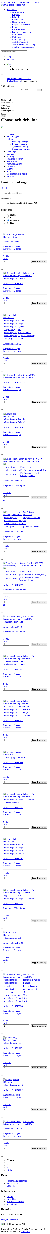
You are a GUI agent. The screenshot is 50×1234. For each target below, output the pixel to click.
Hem (9, 78)
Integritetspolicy (14, 1204)
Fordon (4, 113)
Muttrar (10, 169)
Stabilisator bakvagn (21, 149)
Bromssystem (18, 19)
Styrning (10, 171)
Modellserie (5, 103)
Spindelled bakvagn (21, 146)
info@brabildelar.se (9, 1219)
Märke (3, 100)
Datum (13, 223)
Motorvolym (6, 111)
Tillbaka (10, 134)
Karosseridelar (18, 29)
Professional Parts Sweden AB (23, 203)
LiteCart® (25, 1231)
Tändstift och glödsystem (23, 47)
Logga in (11, 57)
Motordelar (17, 34)
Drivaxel (10, 154)
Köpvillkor (11, 1199)
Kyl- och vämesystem (21, 32)
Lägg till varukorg (39, 261)
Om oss (10, 1196)
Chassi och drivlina (20, 22)
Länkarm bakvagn (20, 144)
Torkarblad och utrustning (23, 44)
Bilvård (15, 17)
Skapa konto (12, 1183)
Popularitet (15, 220)
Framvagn (11, 156)
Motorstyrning (18, 39)
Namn (13, 215)
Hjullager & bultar (15, 159)
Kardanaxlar (12, 161)
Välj (3, 116)
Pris (11, 217)
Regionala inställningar (17, 1181)
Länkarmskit (12, 166)
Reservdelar (12, 9)
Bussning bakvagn (20, 141)
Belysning (16, 14)
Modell (4, 105)
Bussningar (12, 151)
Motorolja (16, 37)
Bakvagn (17, 81)
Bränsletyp (5, 108)
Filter (14, 27)
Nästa (9, 1170)
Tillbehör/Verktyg (20, 42)
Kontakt (10, 59)
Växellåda (11, 176)
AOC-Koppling (14, 136)
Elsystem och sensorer (22, 24)
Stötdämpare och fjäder (17, 174)
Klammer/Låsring (14, 164)
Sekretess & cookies (15, 1201)
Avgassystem (18, 12)
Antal (5, 258)
